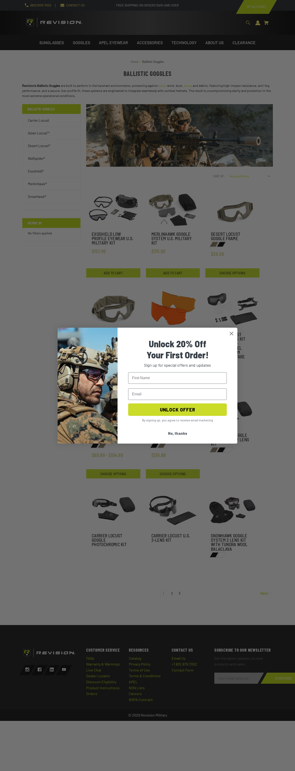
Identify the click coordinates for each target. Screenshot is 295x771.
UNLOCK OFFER (177, 409)
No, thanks (177, 433)
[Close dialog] (231, 334)
